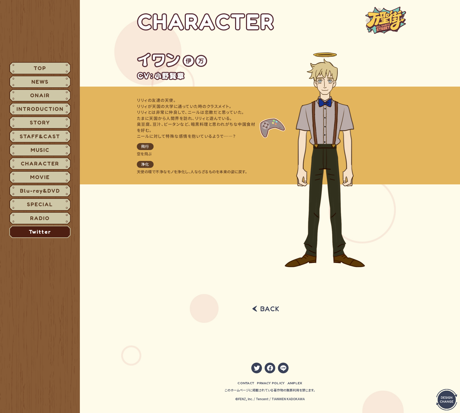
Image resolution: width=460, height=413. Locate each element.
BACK (270, 309)
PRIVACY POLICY (271, 383)
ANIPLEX (295, 383)
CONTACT (245, 383)
